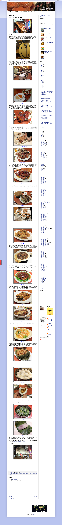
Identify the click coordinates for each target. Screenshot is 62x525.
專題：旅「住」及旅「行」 (44, 202)
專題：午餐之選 (43, 176)
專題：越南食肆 (43, 214)
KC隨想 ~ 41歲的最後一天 (48, 33)
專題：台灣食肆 (43, 183)
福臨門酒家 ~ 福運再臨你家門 (45, 112)
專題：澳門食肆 (43, 220)
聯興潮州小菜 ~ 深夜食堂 (45, 95)
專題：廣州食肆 (43, 218)
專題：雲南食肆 (43, 215)
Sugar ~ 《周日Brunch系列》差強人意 (46, 101)
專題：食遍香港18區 (43, 201)
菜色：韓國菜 (42, 264)
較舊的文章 (35, 496)
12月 (42, 81)
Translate (43, 339)
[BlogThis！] (16, 472)
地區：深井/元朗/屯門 (44, 152)
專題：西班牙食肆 (43, 190)
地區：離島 (42, 158)
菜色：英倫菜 (42, 256)
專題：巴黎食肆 (43, 177)
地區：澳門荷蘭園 (43, 157)
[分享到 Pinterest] (19, 472)
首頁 (22, 496)
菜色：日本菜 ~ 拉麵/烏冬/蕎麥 (45, 243)
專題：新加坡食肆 (43, 216)
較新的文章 (10, 496)
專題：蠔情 (42, 226)
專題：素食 (42, 204)
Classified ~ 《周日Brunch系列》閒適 (46, 106)
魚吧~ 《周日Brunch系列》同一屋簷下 (46, 123)
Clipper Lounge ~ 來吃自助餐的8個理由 (47, 91)
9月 (42, 85)
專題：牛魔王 (42, 178)
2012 (41, 80)
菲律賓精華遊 (42, 265)
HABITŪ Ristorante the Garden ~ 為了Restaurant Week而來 (46, 98)
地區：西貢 (42, 146)
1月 (42, 132)
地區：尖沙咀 (42, 145)
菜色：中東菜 (42, 232)
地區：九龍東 (42, 141)
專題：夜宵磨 (42, 193)
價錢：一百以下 (43, 270)
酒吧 (41, 170)
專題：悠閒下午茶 (43, 206)
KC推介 (14, 474)
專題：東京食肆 (43, 196)
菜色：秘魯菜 (42, 258)
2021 (41, 69)
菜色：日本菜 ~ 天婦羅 (44, 238)
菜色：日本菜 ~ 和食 (43, 241)
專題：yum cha (43, 229)
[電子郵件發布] (14, 472)
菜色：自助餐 (42, 252)
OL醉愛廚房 (49, 323)
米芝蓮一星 (17, 473)
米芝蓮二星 (42, 164)
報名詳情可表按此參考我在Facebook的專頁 (19, 441)
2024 (41, 65)
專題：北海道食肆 (43, 181)
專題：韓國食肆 (43, 221)
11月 (42, 82)
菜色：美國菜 (42, 255)
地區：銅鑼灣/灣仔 (13, 473)
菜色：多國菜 (42, 251)
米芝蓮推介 (42, 166)
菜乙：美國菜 (42, 231)
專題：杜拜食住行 (43, 191)
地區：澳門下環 (43, 156)
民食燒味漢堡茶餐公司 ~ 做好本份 (46, 119)
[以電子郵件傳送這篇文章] (15, 472)
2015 (41, 76)
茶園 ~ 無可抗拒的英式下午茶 (45, 110)
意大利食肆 (42, 269)
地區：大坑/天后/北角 (44, 143)
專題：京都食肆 (43, 192)
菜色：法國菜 (42, 253)
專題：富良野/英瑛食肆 (44, 213)
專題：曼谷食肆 (43, 208)
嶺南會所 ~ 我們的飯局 (44, 105)
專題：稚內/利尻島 (43, 217)
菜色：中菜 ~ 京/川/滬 (44, 233)
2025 (41, 64)
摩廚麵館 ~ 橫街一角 (44, 118)
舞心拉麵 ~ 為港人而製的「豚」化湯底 (46, 111)
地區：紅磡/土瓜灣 (43, 151)
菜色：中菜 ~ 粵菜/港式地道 (23, 473)
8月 (42, 86)
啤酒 (41, 171)
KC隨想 (42, 288)
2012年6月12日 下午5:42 (15, 479)
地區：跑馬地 (42, 154)
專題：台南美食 (43, 182)
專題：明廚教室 (43, 195)
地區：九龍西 (42, 140)
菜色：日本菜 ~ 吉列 (43, 239)
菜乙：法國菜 (42, 230)
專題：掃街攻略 (43, 207)
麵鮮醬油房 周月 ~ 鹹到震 (45, 102)
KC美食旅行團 (43, 279)
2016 (41, 75)
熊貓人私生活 (49, 334)
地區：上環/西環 (43, 142)
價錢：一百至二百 (43, 271)
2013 (41, 79)
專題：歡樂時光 (43, 227)
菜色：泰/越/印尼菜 (43, 257)
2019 (41, 71)
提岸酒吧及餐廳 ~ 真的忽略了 (45, 124)
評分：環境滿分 (43, 268)
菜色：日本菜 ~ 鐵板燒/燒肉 (45, 245)
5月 (42, 127)
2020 (41, 70)
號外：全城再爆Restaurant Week (46, 122)
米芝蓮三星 (42, 165)
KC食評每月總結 (43, 280)
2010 (41, 135)
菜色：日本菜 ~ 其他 (43, 240)
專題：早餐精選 (43, 189)
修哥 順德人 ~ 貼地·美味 (47, 28)
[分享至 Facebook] (18, 472)
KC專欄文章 (42, 282)
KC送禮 (42, 281)
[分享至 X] (17, 472)
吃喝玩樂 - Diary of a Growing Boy (50, 320)
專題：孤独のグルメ (43, 194)
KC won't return (43, 277)
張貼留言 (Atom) (13, 498)
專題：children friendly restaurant (45, 228)
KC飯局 (16, 474)
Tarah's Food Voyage (50, 329)
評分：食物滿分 (34, 473)
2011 (41, 134)
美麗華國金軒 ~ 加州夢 (44, 100)
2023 (41, 66)
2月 (42, 131)
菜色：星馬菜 (42, 254)
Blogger (34, 514)
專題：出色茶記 (43, 179)
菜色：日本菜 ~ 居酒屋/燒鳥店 (45, 242)
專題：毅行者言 (43, 219)
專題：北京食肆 (43, 180)
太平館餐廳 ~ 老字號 (44, 94)
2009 (41, 136)
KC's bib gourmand (43, 278)
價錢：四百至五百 (43, 276)
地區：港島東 (42, 153)
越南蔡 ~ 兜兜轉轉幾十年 (45, 117)
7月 (42, 87)
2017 (41, 74)
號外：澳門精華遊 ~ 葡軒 (45, 107)
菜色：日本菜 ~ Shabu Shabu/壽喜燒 (46, 246)
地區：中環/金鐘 (43, 144)
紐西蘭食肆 (42, 169)
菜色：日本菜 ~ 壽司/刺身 (44, 244)
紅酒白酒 (42, 168)
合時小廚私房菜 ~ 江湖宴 (47, 37)
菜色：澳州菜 (42, 263)
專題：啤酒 (42, 205)
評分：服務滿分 (29, 473)
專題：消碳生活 (43, 203)
